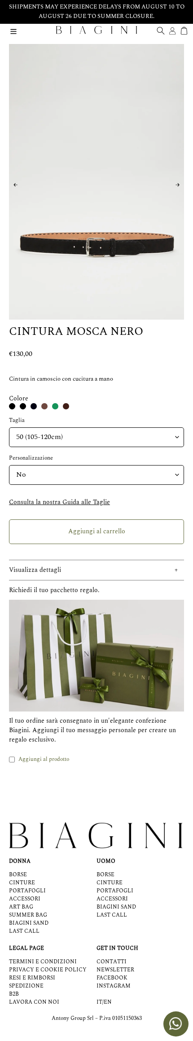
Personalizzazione (31, 458)
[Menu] (13, 30)
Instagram (113, 986)
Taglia (17, 420)
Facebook (111, 978)
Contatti (111, 962)
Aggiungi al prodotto (43, 759)
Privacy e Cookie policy (48, 970)
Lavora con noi (34, 1002)
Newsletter (115, 970)
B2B (14, 994)
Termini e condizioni (43, 962)
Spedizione (26, 986)
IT (99, 1002)
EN (108, 1002)
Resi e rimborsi (32, 978)
